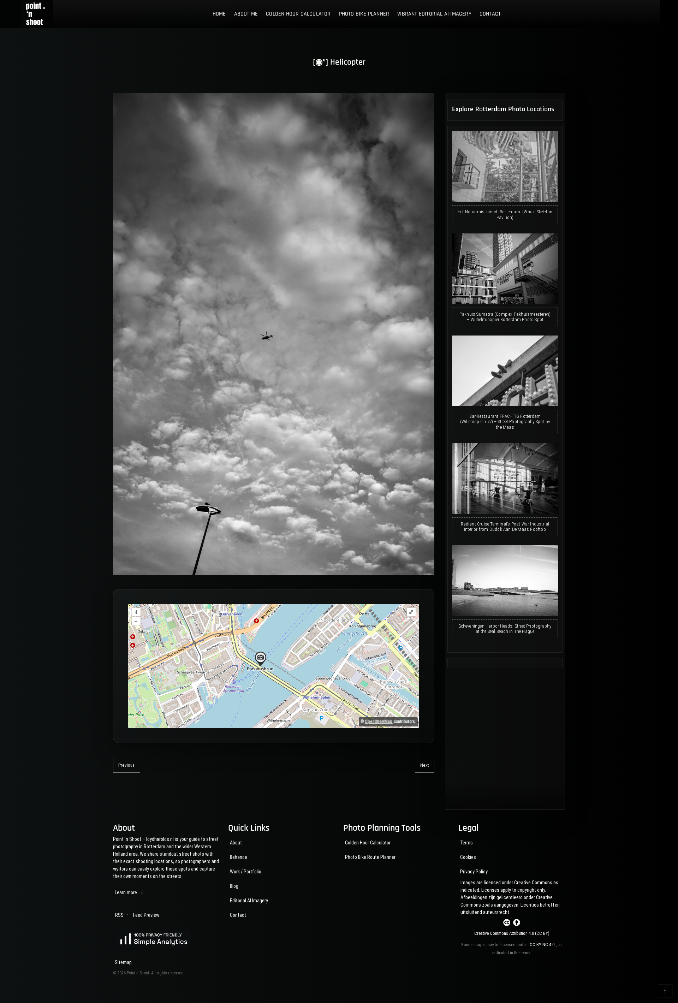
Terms (466, 842)
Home (219, 14)
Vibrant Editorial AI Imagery (434, 14)
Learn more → (129, 892)
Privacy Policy (474, 871)
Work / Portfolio (245, 871)
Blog (234, 886)
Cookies (468, 857)
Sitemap (123, 962)
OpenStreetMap (378, 721)
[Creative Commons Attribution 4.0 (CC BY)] (512, 924)
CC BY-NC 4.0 (542, 944)
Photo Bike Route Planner (370, 857)
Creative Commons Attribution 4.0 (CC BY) (511, 933)
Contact (490, 14)
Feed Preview (146, 915)
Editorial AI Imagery (249, 900)
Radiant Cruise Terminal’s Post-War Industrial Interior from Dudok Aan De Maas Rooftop (505, 526)
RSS (119, 915)
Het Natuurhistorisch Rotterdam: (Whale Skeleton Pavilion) (505, 214)
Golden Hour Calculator (298, 14)
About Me (246, 14)
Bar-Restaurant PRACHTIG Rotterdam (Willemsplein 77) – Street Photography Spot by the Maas (505, 422)
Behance (238, 857)
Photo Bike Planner (364, 14)
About (236, 842)
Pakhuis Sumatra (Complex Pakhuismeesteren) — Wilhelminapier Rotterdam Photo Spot (505, 316)
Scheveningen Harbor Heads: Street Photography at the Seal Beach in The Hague (505, 628)
